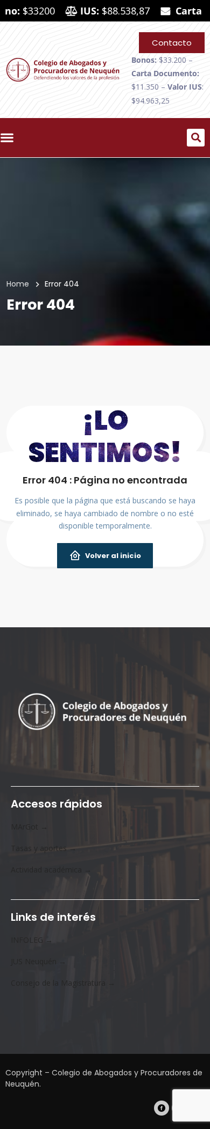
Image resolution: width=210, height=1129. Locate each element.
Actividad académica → (51, 869)
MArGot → (29, 827)
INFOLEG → (32, 940)
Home (17, 283)
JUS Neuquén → (38, 961)
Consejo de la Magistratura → (63, 983)
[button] (196, 137)
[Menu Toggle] (9, 137)
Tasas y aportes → (43, 848)
